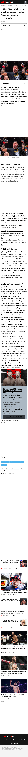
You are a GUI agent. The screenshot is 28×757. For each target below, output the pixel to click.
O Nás (17, 739)
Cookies (11, 743)
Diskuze (11, 473)
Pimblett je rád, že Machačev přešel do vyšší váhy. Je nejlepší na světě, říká (10, 561)
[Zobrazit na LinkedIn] (21, 739)
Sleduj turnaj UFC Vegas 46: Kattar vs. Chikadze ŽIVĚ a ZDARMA (12, 390)
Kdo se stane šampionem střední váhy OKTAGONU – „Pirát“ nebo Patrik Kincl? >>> (13, 242)
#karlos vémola (14, 462)
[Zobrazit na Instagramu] (24, 739)
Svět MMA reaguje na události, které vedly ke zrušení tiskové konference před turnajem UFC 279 (13, 648)
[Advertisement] (14, 44)
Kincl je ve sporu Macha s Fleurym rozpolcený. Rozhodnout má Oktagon (10, 600)
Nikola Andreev (6, 25)
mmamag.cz (3, 5)
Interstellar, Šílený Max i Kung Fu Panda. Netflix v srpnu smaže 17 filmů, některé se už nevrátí (13, 612)
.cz (4, 423)
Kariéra (7, 739)
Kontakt (12, 739)
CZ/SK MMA (10, 5)
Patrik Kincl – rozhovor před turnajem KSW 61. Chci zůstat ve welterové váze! (13, 695)
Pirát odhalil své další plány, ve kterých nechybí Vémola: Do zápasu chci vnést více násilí (13, 672)
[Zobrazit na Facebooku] (19, 739)
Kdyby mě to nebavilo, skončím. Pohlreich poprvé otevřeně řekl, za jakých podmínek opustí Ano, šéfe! (9, 621)
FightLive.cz (10, 333)
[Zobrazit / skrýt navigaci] (25, 2)
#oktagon (4, 464)
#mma (21, 462)
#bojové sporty (5, 462)
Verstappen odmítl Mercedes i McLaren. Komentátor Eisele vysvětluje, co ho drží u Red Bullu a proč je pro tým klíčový (14, 591)
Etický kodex (16, 743)
